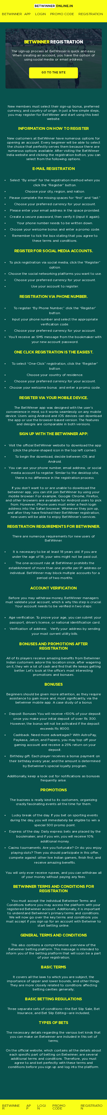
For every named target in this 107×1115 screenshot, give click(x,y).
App (27, 14)
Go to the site (53, 73)
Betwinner (12, 14)
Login (40, 14)
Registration (90, 14)
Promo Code (62, 14)
